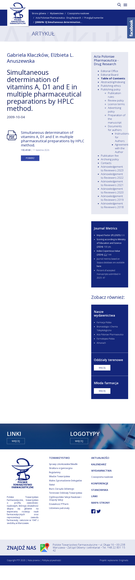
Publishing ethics (111, 85)
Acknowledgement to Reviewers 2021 (112, 183)
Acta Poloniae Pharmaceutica (110, 334)
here (99, 266)
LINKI (94, 496)
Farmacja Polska (104, 322)
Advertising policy (114, 109)
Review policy (116, 100)
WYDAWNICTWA (101, 470)
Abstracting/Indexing (113, 82)
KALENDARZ (98, 464)
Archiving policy (110, 159)
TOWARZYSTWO (59, 457)
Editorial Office (109, 71)
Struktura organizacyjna (60, 468)
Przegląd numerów (93, 17)
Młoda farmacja (106, 383)
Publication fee (110, 155)
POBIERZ (30, 158)
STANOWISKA (99, 490)
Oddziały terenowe (108, 360)
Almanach (101, 342)
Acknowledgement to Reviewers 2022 (112, 175)
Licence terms (116, 104)
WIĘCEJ (102, 367)
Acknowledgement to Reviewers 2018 (112, 205)
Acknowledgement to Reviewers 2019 (112, 197)
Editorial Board (109, 74)
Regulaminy (54, 472)
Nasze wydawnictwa (104, 314)
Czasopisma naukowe (78, 13)
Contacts (106, 163)
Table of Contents (113, 78)
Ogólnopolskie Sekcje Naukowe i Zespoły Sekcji (65, 499)
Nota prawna (34, 560)
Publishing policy (110, 89)
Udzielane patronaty (59, 508)
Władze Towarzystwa (59, 476)
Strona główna (39, 13)
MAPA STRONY (100, 502)
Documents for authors (115, 128)
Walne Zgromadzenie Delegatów (65, 480)
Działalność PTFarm (59, 504)
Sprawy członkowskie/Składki (63, 464)
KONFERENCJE (99, 483)
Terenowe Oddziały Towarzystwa (65, 492)
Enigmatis (123, 560)
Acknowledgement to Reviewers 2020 (112, 190)
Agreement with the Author (121, 148)
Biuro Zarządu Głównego (61, 488)
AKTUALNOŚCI (100, 457)
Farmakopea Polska (106, 338)
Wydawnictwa (56, 13)
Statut (52, 484)
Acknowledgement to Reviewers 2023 (112, 168)
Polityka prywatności (51, 560)
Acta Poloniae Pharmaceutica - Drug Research (58, 17)
